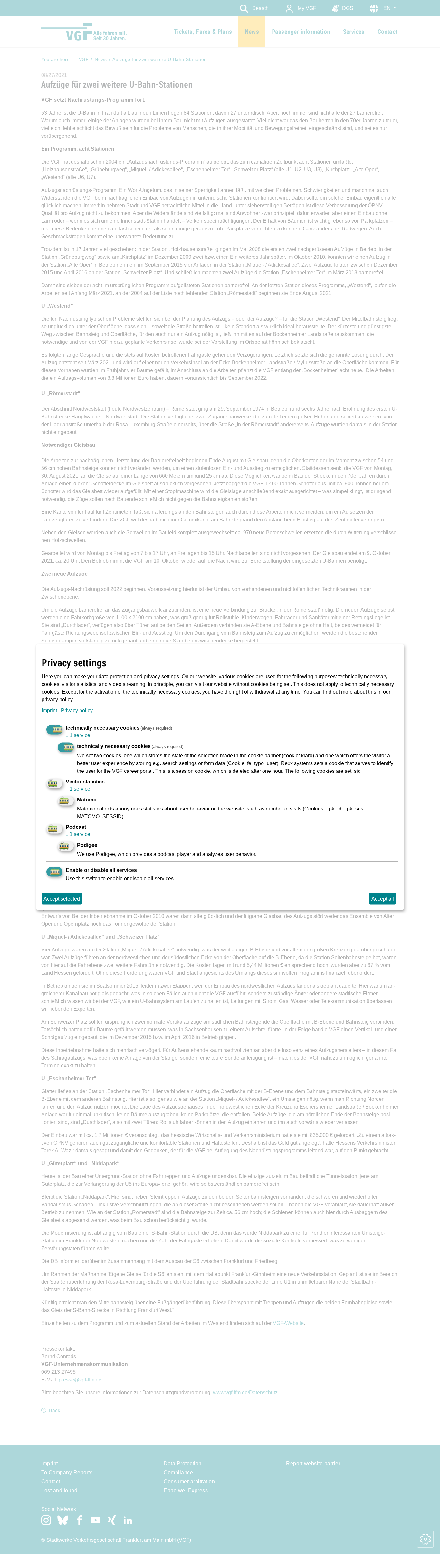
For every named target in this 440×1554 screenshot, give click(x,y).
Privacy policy (77, 710)
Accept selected (61, 898)
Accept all (382, 898)
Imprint (49, 710)
